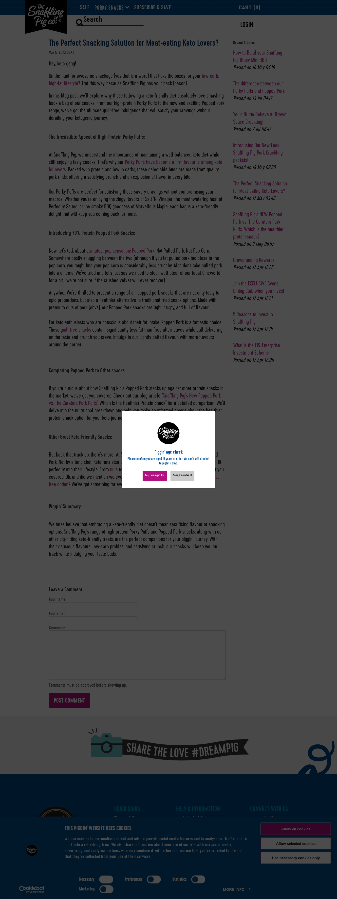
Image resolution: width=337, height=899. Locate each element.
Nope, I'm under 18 (182, 475)
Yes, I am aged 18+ (154, 475)
